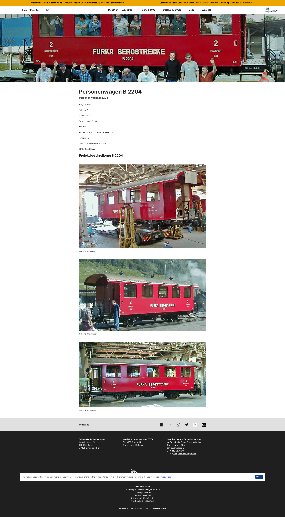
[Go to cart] (17, 10)
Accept (259, 477)
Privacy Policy (166, 477)
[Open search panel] (11, 10)
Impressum (136, 508)
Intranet (123, 508)
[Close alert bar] (276, 2)
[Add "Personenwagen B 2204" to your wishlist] (204, 90)
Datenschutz (159, 508)
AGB (147, 508)
